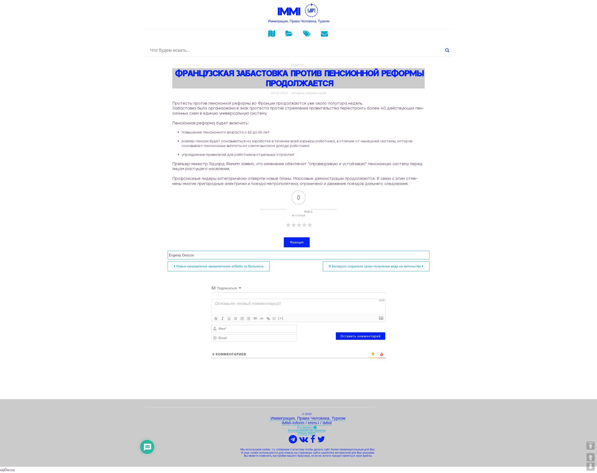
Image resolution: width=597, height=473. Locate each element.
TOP (591, 446)
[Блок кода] (261, 318)
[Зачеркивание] (235, 318)
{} (274, 318)
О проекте (306, 427)
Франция (297, 242)
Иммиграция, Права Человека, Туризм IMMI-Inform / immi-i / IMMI (306, 420)
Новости (297, 65)
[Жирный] (216, 318)
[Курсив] (222, 318)
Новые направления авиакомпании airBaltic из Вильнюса (220, 266)
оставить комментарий (309, 93)
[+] (280, 318)
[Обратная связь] (315, 427)
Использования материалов (307, 430)
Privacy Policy (307, 433)
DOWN (591, 467)
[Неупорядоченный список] (248, 318)
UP (591, 457)
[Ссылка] (268, 318)
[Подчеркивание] (229, 318)
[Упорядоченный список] (242, 318)
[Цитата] (255, 318)
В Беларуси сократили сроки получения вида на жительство (375, 266)
